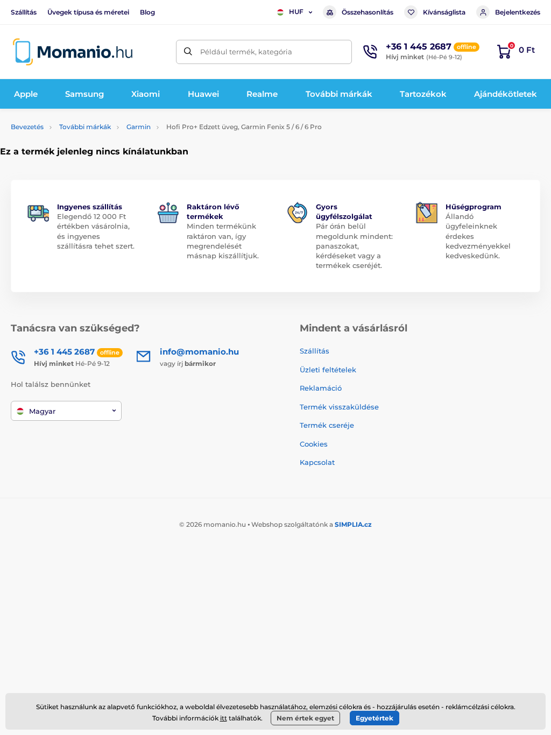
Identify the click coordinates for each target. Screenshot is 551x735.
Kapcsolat (317, 462)
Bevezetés (27, 127)
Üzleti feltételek (328, 369)
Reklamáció (321, 388)
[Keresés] (188, 52)
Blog (147, 12)
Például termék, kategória (246, 51)
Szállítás (24, 12)
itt (223, 718)
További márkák (85, 127)
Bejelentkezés (517, 12)
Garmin (138, 127)
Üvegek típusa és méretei (88, 12)
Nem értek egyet (305, 718)
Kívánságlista (444, 12)
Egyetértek (374, 718)
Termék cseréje (327, 425)
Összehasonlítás (367, 12)
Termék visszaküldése (339, 406)
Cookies (314, 444)
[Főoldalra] (73, 52)
